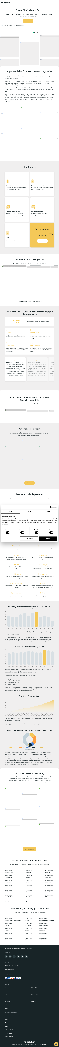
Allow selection (29, 538)
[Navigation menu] (57, 2)
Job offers (7, 1001)
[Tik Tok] (22, 956)
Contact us (33, 1001)
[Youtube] (26, 956)
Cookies (33, 998)
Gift (6, 987)
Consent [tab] (10, 511)
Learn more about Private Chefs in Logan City (30, 301)
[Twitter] (14, 956)
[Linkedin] (18, 956)
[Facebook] (6, 956)
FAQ (6, 1005)
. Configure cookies (43, 1044)
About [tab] (48, 511)
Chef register (8, 991)
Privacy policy (34, 994)
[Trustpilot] (29, 32)
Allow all (48, 538)
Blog (6, 994)
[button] (14, 266)
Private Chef (34, 987)
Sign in (6, 1008)
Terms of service (35, 991)
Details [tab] (29, 511)
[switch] (22, 532)
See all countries (9, 1036)
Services (7, 998)
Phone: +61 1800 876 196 (12, 966)
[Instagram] (10, 956)
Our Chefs (36, 1044)
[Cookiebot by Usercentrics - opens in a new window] (51, 507)
